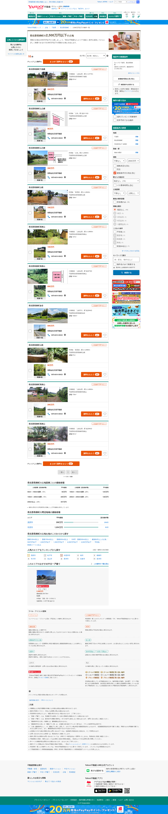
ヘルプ (111, 2)
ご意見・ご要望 (110, 800)
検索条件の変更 (119, 128)
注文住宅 (89, 16)
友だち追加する (97, 770)
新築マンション (43, 16)
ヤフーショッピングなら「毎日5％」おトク (75, 8)
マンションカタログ (34, 781)
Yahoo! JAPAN (102, 2)
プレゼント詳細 (43, 677)
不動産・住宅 (32, 768)
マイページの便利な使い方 (16, 54)
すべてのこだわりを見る (130, 251)
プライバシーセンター (60, 800)
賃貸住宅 (32, 16)
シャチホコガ (131, 2)
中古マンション (55, 16)
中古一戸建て (79, 16)
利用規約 (74, 800)
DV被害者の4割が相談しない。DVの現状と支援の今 (46, 2)
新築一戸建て (67, 16)
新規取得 (66, 6)
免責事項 (100, 800)
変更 (137, 137)
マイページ (128, 91)
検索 (137, 1)
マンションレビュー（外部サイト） (80, 744)
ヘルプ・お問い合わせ (126, 800)
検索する (128, 272)
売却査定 (103, 16)
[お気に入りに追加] (104, 98)
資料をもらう (91, 98)
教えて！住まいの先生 (53, 781)
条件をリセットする (133, 73)
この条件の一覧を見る (101, 564)
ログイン (54, 8)
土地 (95, 16)
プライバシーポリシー (42, 800)
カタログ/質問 (114, 16)
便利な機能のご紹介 (113, 771)
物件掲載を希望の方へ (87, 800)
